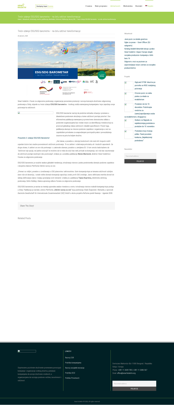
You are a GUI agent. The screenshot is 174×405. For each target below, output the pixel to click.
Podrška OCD (70, 373)
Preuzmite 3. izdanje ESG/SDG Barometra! (33, 138)
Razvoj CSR (69, 358)
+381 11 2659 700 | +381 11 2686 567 (132, 370)
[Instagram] (136, 352)
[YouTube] (132, 352)
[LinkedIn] (139, 352)
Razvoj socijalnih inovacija (74, 368)
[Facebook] (129, 352)
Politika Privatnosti (72, 378)
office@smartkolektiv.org (126, 373)
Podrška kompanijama (73, 363)
